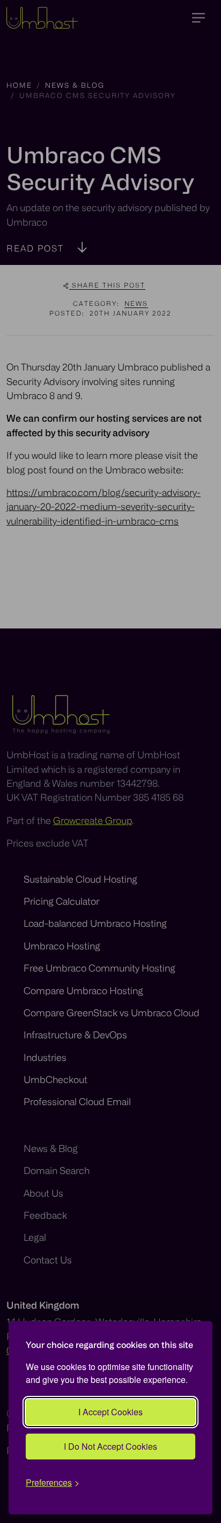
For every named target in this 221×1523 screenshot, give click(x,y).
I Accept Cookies (110, 1412)
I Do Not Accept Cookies (110, 1446)
